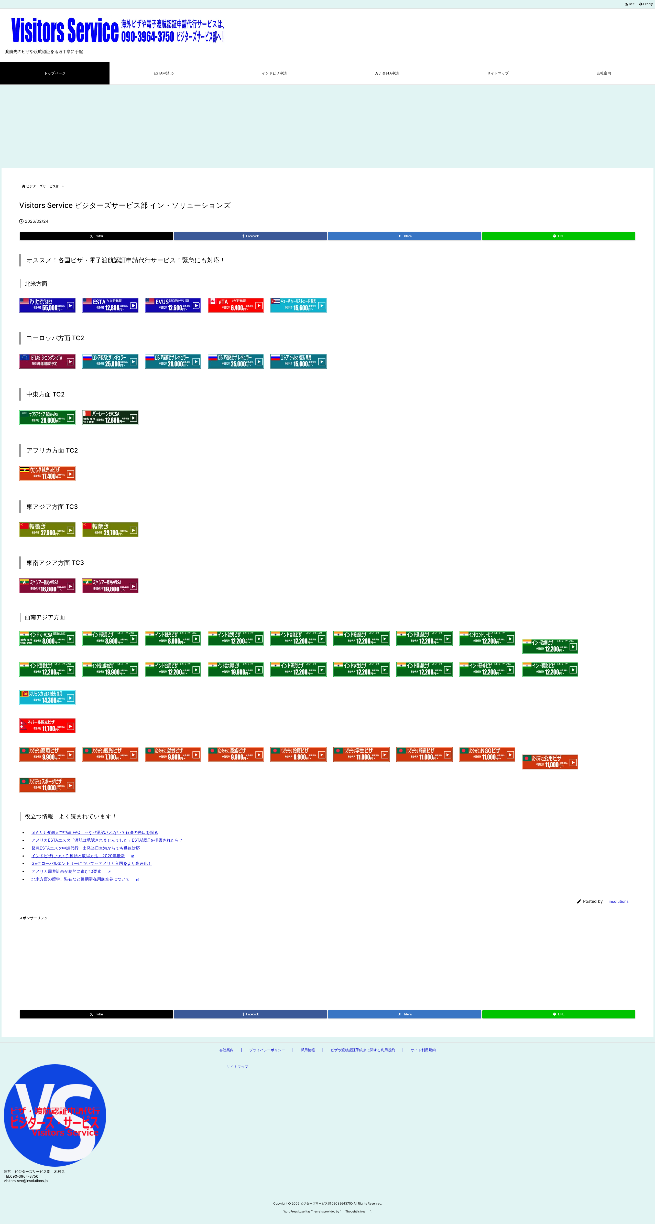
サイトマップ (237, 1066)
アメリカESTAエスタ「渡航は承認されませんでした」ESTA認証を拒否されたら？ (107, 840)
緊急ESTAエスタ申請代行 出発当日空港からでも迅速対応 (85, 848)
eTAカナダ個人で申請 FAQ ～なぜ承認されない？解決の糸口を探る (94, 832)
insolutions (619, 901)
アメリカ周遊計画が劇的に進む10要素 (66, 871)
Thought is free (355, 1211)
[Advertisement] (327, 123)
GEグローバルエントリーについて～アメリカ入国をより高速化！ (91, 863)
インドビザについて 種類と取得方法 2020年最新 (78, 855)
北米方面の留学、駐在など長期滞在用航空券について (80, 879)
